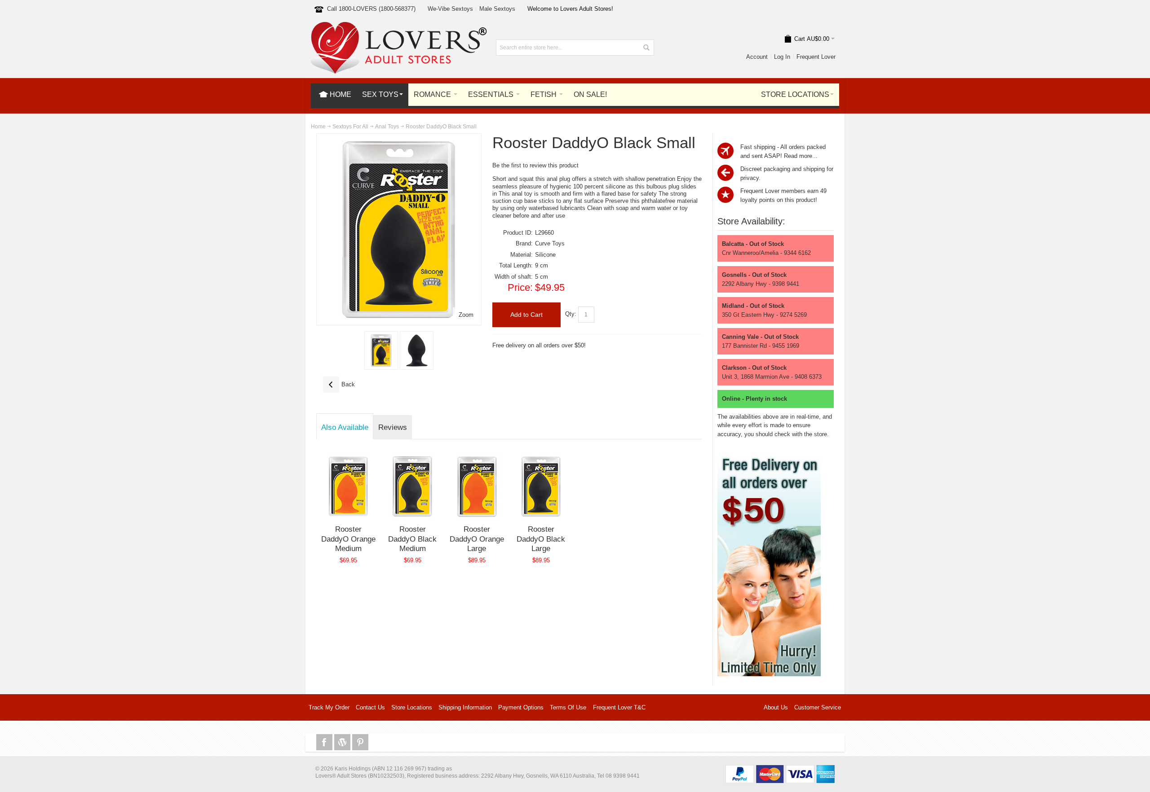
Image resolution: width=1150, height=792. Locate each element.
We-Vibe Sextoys (450, 8)
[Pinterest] (360, 742)
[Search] (646, 47)
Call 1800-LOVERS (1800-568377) (371, 8)
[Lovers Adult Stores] (399, 26)
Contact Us (370, 707)
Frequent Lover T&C (619, 707)
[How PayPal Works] (780, 769)
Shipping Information (465, 707)
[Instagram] (343, 742)
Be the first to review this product (535, 165)
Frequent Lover (816, 56)
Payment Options (521, 707)
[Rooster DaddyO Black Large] (541, 486)
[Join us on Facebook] (325, 742)
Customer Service (817, 707)
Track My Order (329, 707)
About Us (776, 707)
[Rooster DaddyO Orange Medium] (348, 486)
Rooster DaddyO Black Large (541, 539)
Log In (782, 56)
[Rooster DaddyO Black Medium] (412, 486)
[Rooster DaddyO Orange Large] (476, 486)
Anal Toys (387, 126)
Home (318, 126)
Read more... (801, 156)
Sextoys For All (350, 126)
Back (339, 384)
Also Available (344, 427)
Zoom (466, 314)
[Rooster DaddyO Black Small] (381, 350)
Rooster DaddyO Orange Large (477, 539)
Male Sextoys (497, 8)
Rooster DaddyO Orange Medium (348, 539)
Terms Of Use (568, 707)
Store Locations (411, 707)
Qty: (570, 314)
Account (757, 56)
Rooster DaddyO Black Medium (412, 539)
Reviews (392, 427)
